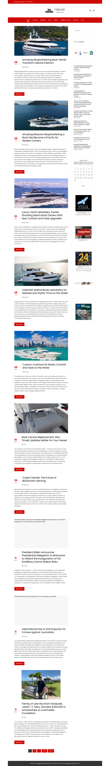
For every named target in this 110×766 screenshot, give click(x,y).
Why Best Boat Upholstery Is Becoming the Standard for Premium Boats (83, 76)
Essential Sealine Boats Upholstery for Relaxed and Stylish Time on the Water (45, 291)
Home (28, 20)
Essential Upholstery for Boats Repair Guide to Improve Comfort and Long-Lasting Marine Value (83, 113)
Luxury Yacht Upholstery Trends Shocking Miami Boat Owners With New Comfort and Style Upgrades (42, 215)
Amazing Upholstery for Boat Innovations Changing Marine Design (83, 84)
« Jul (82, 186)
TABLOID (59, 9)
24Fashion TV (81, 267)
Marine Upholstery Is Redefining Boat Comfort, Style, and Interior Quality (82, 122)
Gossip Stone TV (83, 240)
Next (51, 751)
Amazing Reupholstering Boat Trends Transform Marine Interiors (44, 61)
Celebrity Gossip (65, 20)
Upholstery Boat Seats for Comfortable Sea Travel (82, 138)
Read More (19, 94)
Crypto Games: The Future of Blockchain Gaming (39, 479)
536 (44, 751)
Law (82, 20)
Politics (35, 20)
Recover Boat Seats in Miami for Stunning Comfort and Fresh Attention (83, 131)
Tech (49, 20)
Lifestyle (75, 20)
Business (42, 20)
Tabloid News (60, 12)
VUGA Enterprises (82, 213)
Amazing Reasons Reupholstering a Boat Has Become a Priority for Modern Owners (43, 137)
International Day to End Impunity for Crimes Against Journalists (44, 630)
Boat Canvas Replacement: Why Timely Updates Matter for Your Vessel (44, 438)
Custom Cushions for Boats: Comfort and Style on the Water (44, 366)
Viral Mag (67, 763)
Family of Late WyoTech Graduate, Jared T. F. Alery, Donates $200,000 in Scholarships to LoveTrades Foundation (44, 708)
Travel (56, 20)
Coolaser (81, 42)
